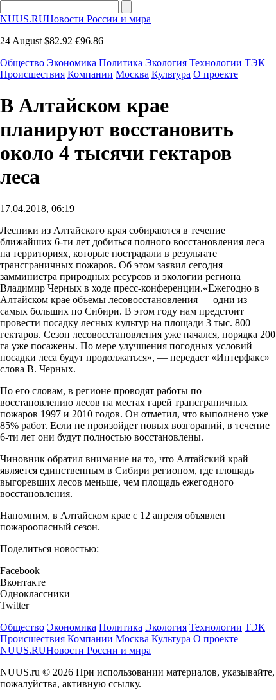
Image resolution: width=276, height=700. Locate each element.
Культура (171, 74)
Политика (120, 62)
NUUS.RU (75, 18)
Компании (90, 74)
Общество (22, 62)
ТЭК (255, 62)
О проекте (215, 74)
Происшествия (32, 74)
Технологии (215, 62)
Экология (166, 62)
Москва (132, 74)
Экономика (71, 62)
